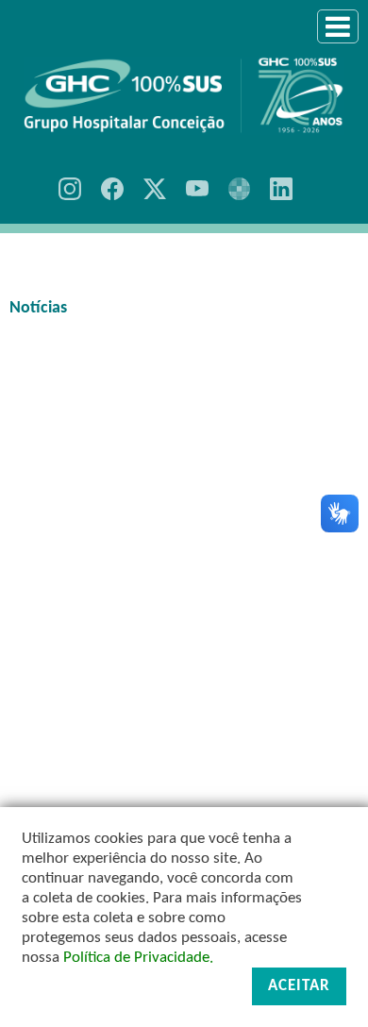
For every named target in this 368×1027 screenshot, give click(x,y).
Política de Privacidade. (138, 958)
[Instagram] (70, 188)
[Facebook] (112, 188)
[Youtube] (197, 188)
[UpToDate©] (239, 188)
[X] (154, 188)
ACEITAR (299, 986)
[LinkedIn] (281, 188)
